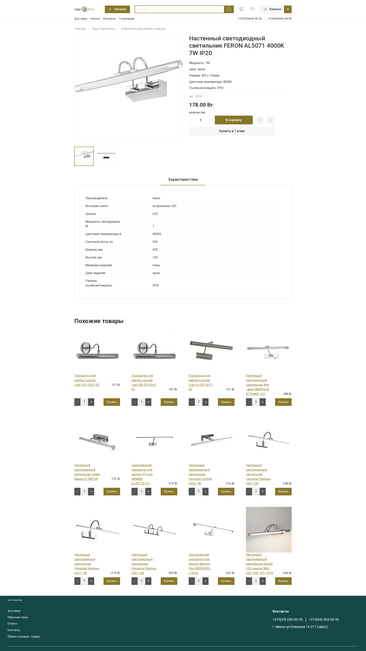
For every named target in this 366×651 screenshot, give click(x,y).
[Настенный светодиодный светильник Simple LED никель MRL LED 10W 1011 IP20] (269, 529)
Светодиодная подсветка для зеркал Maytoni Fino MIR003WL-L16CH (200, 564)
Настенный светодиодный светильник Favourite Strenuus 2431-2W (258, 474)
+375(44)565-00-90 (280, 18)
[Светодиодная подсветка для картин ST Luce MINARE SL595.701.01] (154, 440)
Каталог (121, 9)
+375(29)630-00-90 (250, 18)
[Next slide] (176, 89)
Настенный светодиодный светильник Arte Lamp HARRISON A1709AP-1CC (257, 385)
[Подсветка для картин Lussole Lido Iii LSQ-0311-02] (211, 350)
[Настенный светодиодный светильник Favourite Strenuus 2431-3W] (154, 529)
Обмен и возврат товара (24, 636)
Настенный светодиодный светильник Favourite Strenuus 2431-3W (144, 564)
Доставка (80, 18)
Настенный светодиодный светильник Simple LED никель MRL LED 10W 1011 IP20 (259, 564)
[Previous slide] (80, 89)
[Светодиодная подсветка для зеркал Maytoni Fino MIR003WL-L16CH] (211, 529)
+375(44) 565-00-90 (324, 619)
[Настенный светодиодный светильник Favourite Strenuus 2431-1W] (97, 529)
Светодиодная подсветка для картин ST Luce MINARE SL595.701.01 (142, 474)
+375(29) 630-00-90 (288, 619)
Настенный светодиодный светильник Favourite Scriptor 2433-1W (200, 474)
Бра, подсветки (103, 28)
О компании (126, 18)
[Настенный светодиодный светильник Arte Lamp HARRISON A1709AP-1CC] (269, 350)
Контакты (109, 18)
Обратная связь (18, 617)
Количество (197, 112)
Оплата (95, 18)
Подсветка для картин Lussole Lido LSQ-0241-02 (86, 380)
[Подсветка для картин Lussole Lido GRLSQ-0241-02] (154, 350)
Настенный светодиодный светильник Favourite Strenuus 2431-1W (86, 564)
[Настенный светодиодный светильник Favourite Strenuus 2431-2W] (269, 440)
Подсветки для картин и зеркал (143, 28)
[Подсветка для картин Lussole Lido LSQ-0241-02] (97, 350)
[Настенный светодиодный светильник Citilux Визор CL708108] (97, 440)
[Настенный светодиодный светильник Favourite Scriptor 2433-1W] (211, 440)
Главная (80, 28)
